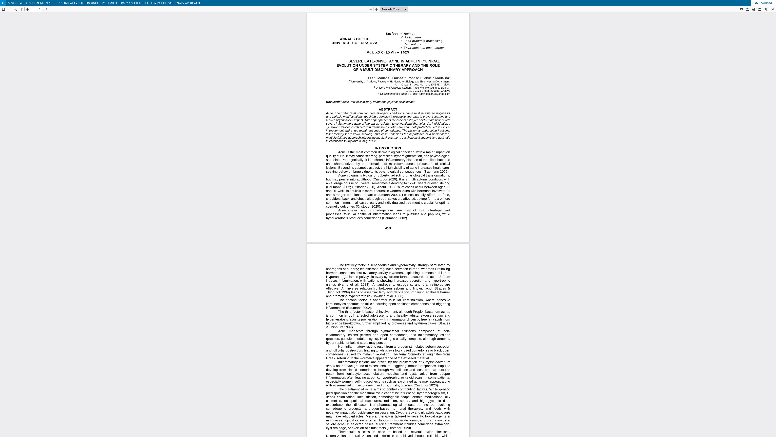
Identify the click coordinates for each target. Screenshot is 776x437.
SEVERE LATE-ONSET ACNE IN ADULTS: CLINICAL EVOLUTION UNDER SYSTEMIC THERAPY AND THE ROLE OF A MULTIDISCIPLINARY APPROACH (104, 3)
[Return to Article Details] (3, 3)
